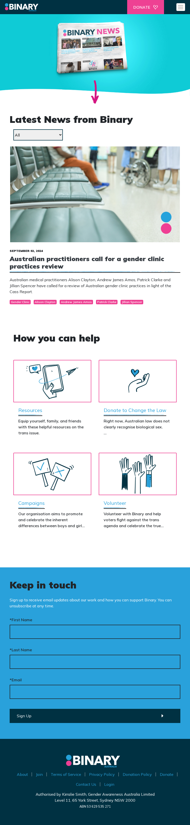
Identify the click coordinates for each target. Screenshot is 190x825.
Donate (166, 774)
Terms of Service (66, 774)
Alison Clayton (45, 302)
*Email (16, 679)
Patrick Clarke (107, 302)
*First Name (21, 619)
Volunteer (115, 503)
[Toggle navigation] (180, 7)
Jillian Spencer (132, 302)
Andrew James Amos (76, 302)
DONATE (141, 7)
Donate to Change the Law (135, 410)
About (22, 774)
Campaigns (31, 503)
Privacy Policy (102, 774)
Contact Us (86, 784)
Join (39, 774)
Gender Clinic (20, 302)
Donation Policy (137, 774)
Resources (30, 410)
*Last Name (21, 649)
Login (109, 784)
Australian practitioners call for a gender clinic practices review (87, 262)
